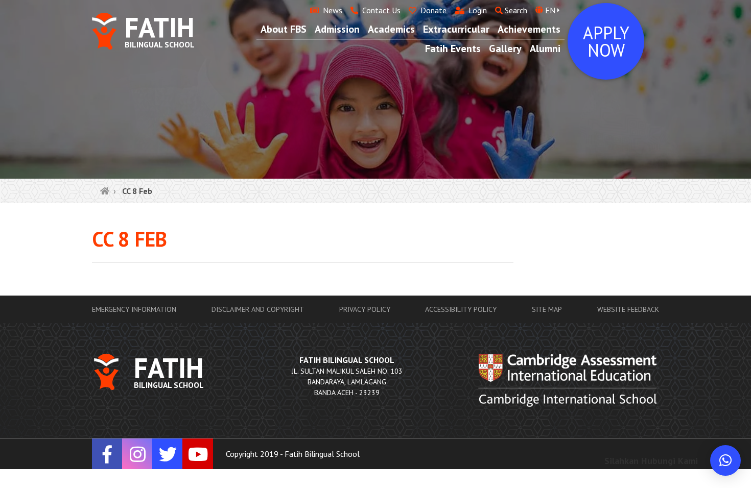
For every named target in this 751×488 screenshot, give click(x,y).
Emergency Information (134, 309)
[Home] (104, 191)
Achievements (529, 29)
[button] (725, 460)
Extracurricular (456, 29)
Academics (391, 29)
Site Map (547, 309)
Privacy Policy (364, 309)
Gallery (505, 48)
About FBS (284, 29)
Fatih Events (453, 48)
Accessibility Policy (461, 309)
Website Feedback (628, 309)
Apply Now (606, 41)
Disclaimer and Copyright (258, 309)
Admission (337, 29)
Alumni (545, 48)
